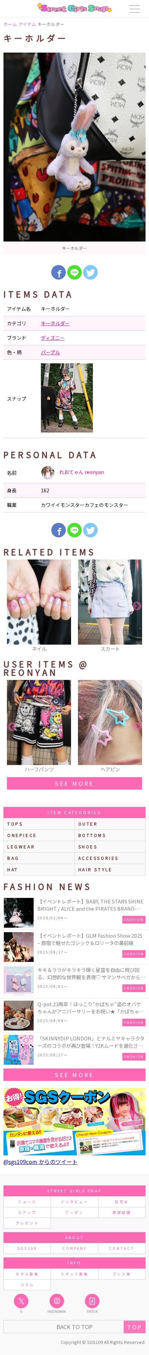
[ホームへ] (74, 7)
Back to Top (74, 1326)
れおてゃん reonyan (81, 472)
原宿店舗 (122, 1212)
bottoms (92, 835)
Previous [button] (12, 606)
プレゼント (27, 1223)
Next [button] (137, 606)
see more (74, 783)
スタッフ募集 (74, 1273)
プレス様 (122, 1273)
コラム (27, 1284)
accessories (98, 858)
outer (88, 824)
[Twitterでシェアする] (90, 272)
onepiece (22, 835)
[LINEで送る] (74, 272)
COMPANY (74, 1248)
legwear (21, 846)
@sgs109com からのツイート (40, 1161)
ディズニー (53, 337)
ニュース (27, 1201)
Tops (15, 824)
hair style (95, 869)
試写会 (122, 1201)
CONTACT (121, 1248)
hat (12, 869)
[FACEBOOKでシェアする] (58, 272)
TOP (134, 1327)
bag (13, 858)
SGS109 (27, 1248)
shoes (88, 846)
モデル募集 (27, 1273)
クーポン (74, 1212)
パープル (50, 352)
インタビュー (74, 1201)
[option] (74, 154)
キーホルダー (55, 323)
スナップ (27, 1212)
